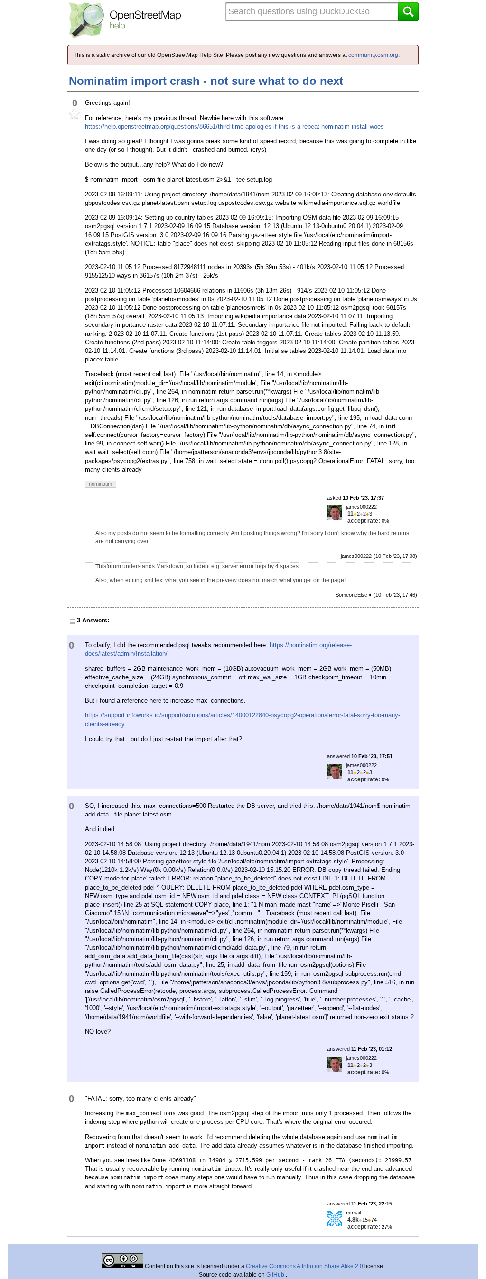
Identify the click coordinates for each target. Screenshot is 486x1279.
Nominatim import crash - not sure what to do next (206, 80)
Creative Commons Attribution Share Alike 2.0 (304, 1266)
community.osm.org (373, 55)
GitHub (276, 1274)
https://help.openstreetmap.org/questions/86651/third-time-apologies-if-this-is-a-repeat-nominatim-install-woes (234, 126)
